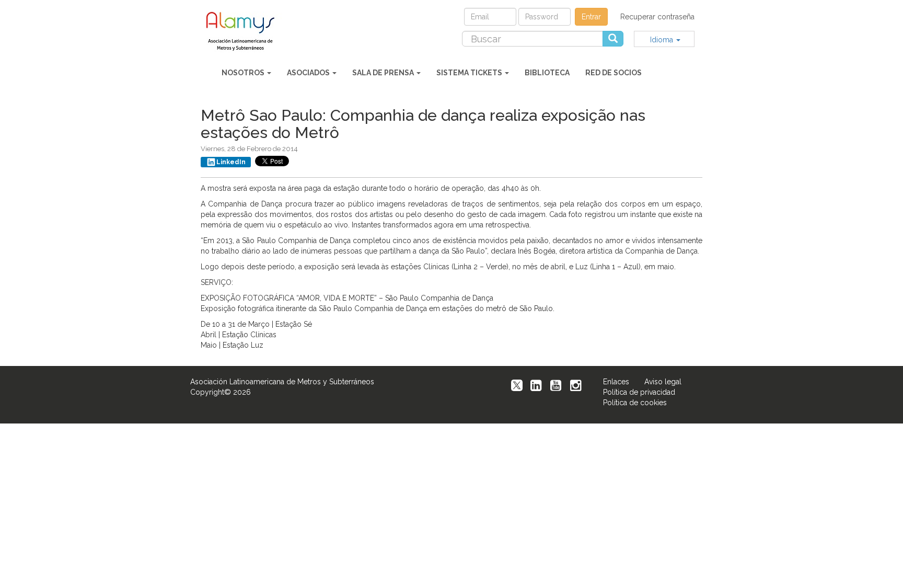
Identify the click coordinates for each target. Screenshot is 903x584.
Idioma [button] (662, 40)
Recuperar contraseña (657, 17)
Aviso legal (662, 381)
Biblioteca (547, 72)
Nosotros (244, 72)
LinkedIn (231, 162)
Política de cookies (635, 402)
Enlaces (616, 381)
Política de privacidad (639, 392)
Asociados (309, 72)
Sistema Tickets (470, 72)
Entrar (591, 17)
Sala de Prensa (383, 72)
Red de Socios (613, 72)
